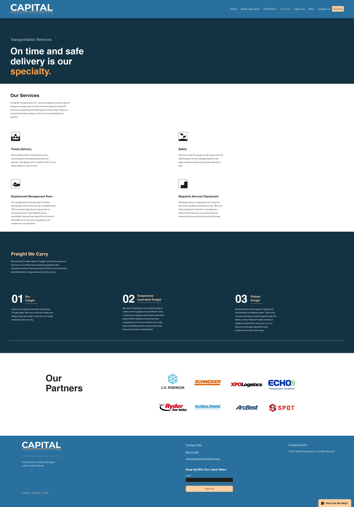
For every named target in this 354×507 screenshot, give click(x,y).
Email (188, 476)
